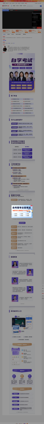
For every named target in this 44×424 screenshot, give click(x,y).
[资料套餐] (22, 211)
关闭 (31, 205)
